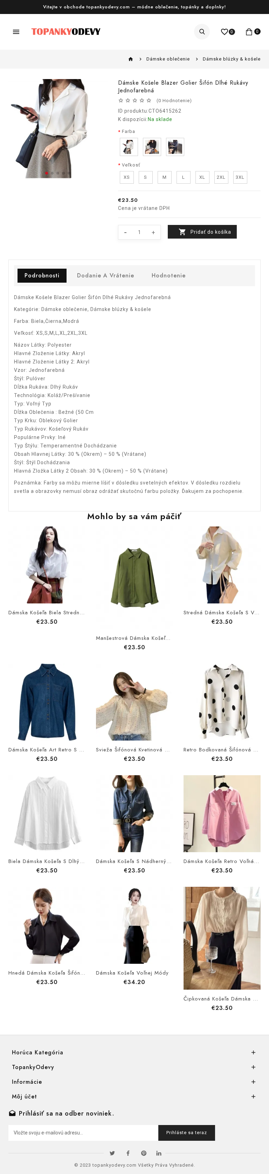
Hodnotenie (169, 275)
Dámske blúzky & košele (232, 59)
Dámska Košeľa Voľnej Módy (132, 973)
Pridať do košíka (211, 232)
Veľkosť (131, 165)
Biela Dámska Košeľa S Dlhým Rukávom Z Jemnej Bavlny (79, 861)
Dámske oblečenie (168, 59)
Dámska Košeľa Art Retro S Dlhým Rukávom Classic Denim (82, 750)
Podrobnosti (42, 275)
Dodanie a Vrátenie (105, 275)
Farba (128, 131)
